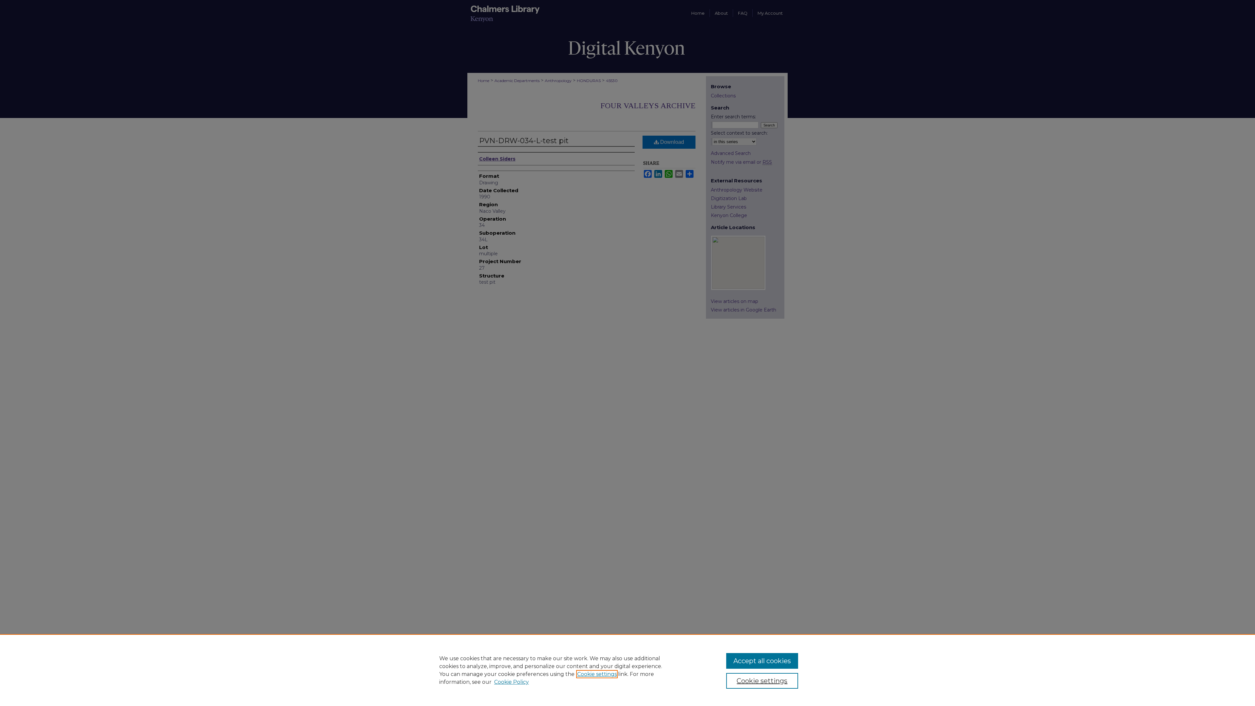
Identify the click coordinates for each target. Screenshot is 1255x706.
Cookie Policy (511, 682)
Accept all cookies (762, 661)
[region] (627, 670)
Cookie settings (597, 674)
